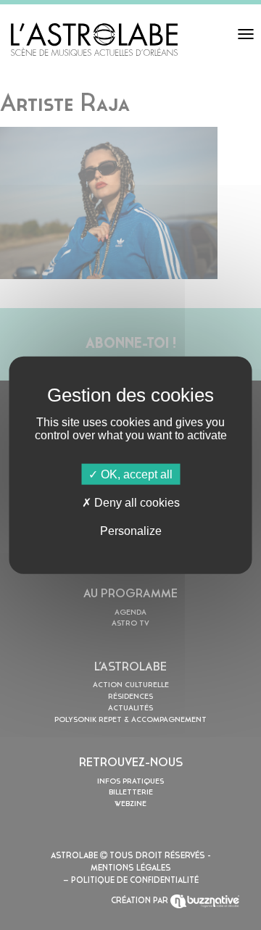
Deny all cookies (135, 502)
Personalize (131, 531)
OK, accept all (135, 474)
